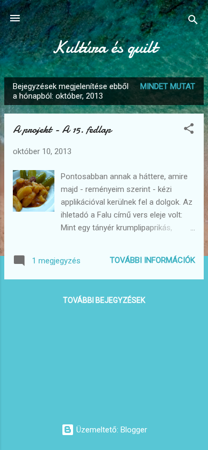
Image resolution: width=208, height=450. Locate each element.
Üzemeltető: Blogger (110, 430)
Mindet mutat (167, 86)
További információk (152, 260)
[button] (188, 130)
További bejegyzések (104, 300)
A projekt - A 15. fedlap (62, 129)
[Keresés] (193, 21)
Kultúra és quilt (104, 47)
